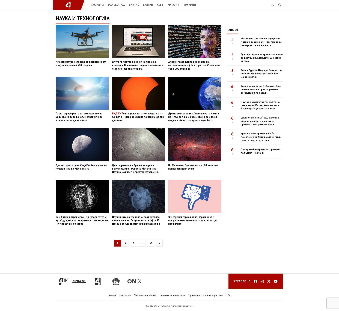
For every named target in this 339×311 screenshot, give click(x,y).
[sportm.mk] (79, 281)
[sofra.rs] (116, 281)
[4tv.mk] (63, 281)
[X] (269, 281)
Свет (160, 4)
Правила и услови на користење (206, 295)
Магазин (173, 4)
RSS (229, 295)
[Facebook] (255, 281)
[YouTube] (276, 281)
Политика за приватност (172, 295)
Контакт (112, 295)
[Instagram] (262, 281)
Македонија (116, 4)
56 (150, 243)
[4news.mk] (98, 281)
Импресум (125, 295)
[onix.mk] (134, 281)
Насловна (97, 4)
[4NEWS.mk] (70, 5)
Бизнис (134, 4)
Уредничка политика (145, 295)
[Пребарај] (279, 5)
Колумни (189, 4)
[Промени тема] (272, 5)
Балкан (148, 4)
